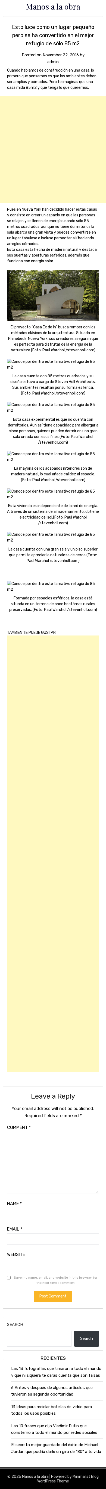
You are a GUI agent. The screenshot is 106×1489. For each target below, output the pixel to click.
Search (15, 1324)
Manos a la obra (53, 6)
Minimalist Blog (86, 1476)
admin (53, 61)
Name (14, 1203)
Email (14, 1229)
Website (16, 1254)
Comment (19, 1127)
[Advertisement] (53, 149)
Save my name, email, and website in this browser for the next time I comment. (56, 1280)
